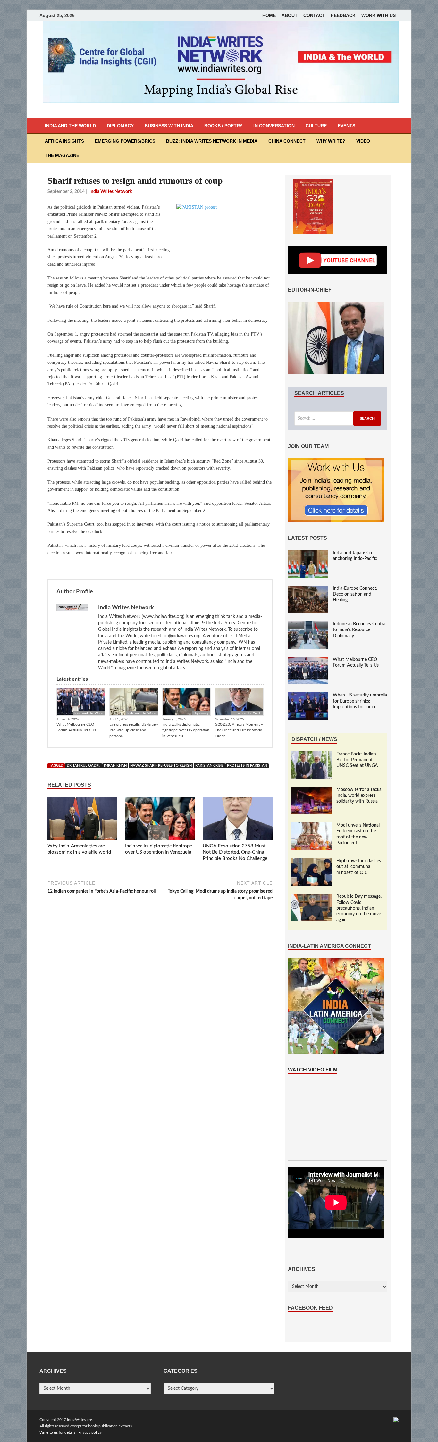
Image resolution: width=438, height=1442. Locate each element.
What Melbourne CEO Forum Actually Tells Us (76, 727)
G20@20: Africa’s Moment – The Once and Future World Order (239, 730)
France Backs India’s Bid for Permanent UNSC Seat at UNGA (357, 760)
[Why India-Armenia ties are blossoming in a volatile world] (82, 820)
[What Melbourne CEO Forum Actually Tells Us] (308, 660)
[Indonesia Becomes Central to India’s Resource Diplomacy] (308, 624)
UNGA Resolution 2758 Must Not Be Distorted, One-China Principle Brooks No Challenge (235, 852)
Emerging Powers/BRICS (125, 141)
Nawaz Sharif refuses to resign (161, 765)
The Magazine (62, 155)
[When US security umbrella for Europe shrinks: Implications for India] (308, 695)
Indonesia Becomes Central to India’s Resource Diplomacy (359, 630)
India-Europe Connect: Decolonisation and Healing (355, 594)
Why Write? (330, 141)
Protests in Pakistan (247, 765)
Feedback (343, 15)
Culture (316, 125)
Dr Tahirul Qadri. (83, 765)
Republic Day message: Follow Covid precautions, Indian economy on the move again (359, 908)
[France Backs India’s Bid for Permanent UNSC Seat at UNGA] (311, 754)
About (290, 15)
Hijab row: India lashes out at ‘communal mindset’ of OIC (358, 867)
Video (363, 141)
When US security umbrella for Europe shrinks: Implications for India (360, 701)
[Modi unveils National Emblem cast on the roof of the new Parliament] (311, 825)
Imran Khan (115, 765)
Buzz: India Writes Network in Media (211, 141)
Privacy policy (90, 1432)
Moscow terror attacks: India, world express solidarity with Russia (359, 796)
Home (269, 15)
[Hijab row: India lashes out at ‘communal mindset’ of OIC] (311, 861)
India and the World (70, 125)
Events (346, 125)
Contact (314, 15)
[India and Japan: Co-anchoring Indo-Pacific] (308, 553)
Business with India (169, 125)
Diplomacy (120, 125)
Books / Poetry (223, 125)
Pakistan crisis (209, 765)
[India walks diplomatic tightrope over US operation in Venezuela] (160, 820)
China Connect (287, 141)
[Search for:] (337, 418)
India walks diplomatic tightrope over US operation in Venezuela (185, 730)
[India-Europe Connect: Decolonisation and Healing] (308, 589)
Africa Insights (64, 141)
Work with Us (378, 15)
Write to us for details (57, 1432)
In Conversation (274, 125)
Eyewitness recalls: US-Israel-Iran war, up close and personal (133, 730)
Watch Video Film (312, 1069)
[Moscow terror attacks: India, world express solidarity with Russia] (311, 790)
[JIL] (396, 1419)
